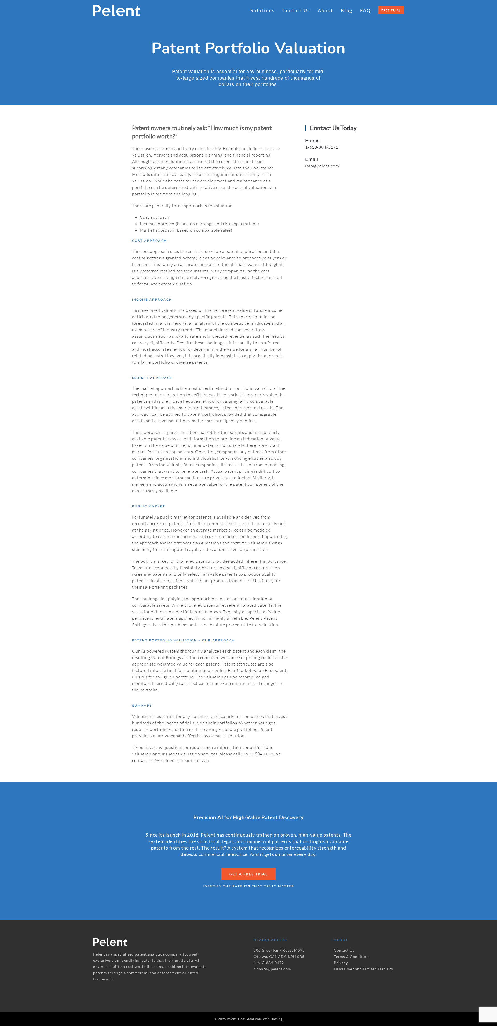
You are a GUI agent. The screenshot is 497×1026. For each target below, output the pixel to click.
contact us (142, 760)
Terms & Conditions (352, 956)
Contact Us (296, 10)
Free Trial (391, 10)
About (325, 10)
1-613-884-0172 (258, 753)
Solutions (263, 10)
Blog (346, 10)
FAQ (365, 10)
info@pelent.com (322, 165)
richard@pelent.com (272, 969)
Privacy (341, 962)
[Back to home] (116, 10)
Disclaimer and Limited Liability (363, 969)
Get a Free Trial (248, 874)
